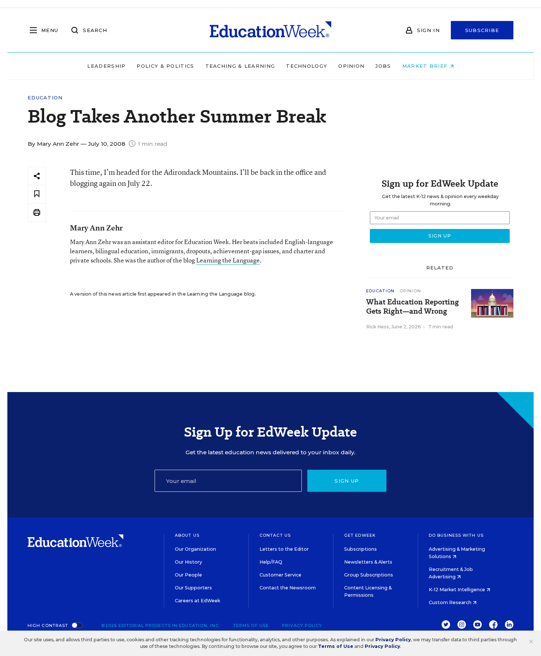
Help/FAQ (270, 562)
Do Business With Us (456, 535)
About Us (187, 535)
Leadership (106, 66)
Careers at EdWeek (197, 600)
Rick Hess (377, 326)
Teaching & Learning (240, 66)
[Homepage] (270, 30)
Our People (188, 575)
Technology (306, 66)
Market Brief (426, 66)
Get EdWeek (360, 535)
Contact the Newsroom (287, 587)
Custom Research (451, 602)
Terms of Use (251, 625)
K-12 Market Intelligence (457, 589)
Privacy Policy (302, 625)
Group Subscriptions (368, 575)
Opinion (351, 66)
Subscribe (482, 30)
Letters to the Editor (284, 549)
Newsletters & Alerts (368, 562)
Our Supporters (193, 587)
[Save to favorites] (37, 194)
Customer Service (280, 575)
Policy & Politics (165, 66)
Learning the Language (228, 260)
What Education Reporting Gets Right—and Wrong (412, 306)
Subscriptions (360, 549)
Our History (188, 562)
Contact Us (275, 535)
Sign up (347, 481)
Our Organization (195, 549)
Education (45, 97)
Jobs (383, 66)
